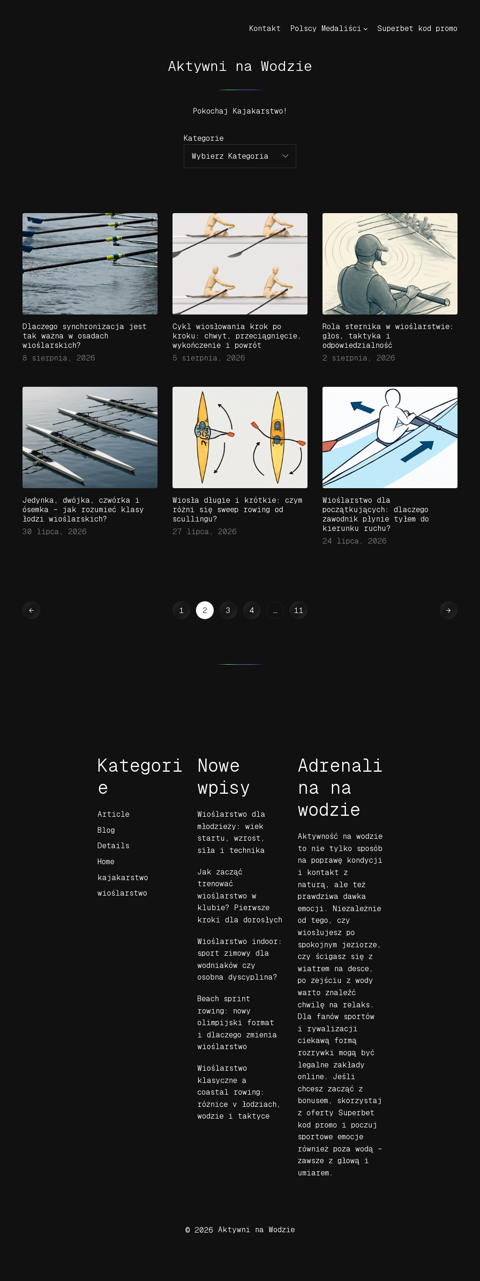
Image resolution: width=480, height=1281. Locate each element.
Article (113, 814)
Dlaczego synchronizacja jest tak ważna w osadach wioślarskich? (84, 336)
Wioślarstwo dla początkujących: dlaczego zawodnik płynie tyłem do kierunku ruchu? (375, 514)
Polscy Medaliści (325, 28)
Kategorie (204, 138)
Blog (106, 830)
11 (298, 610)
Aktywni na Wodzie (240, 66)
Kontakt (265, 28)
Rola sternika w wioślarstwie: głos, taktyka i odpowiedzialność (388, 336)
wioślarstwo (122, 893)
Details (113, 845)
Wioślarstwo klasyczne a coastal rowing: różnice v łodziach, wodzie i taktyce (239, 1092)
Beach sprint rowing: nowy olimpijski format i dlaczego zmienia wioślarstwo (237, 1022)
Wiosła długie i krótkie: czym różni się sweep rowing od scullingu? (237, 509)
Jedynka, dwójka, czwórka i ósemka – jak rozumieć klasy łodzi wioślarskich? (83, 509)
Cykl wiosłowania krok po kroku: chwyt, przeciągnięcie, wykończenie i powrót (236, 336)
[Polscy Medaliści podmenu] (365, 28)
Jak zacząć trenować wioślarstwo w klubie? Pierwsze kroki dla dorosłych (239, 895)
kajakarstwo (123, 877)
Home (106, 861)
